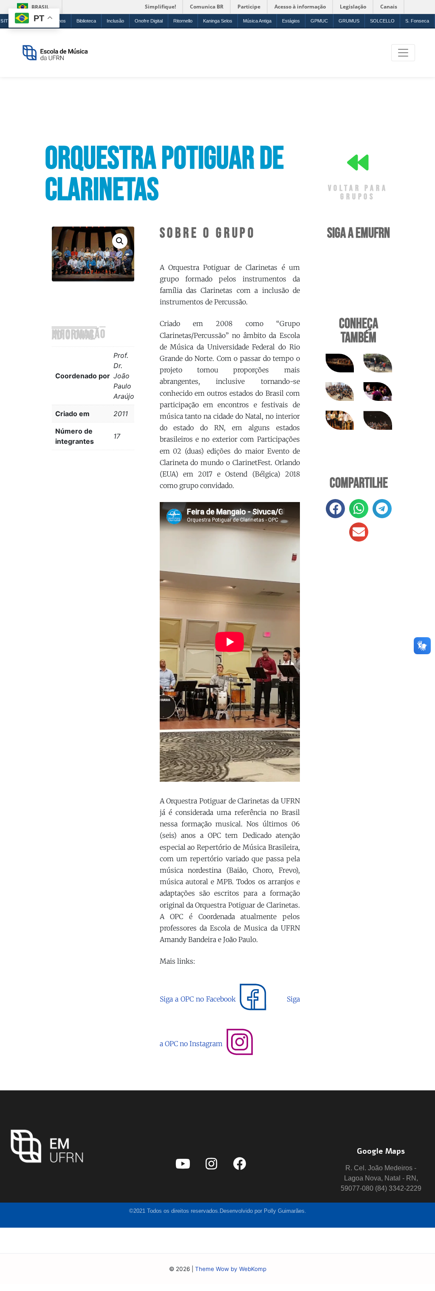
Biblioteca (86, 20)
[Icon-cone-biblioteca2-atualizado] (254, 1129)
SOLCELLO (382, 20)
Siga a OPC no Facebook (198, 999)
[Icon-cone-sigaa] (140, 1129)
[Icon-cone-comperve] (168, 1129)
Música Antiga (257, 20)
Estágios (291, 20)
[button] (119, 241)
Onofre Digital (149, 20)
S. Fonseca (417, 20)
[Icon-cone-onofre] (225, 1129)
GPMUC (319, 20)
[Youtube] (182, 1164)
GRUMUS (349, 20)
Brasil (31, 7)
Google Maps (381, 1151)
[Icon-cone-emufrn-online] (197, 1129)
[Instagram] (211, 1164)
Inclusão (115, 20)
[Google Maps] (381, 1117)
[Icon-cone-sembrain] (282, 1129)
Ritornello (182, 20)
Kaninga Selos (217, 20)
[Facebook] (239, 1164)
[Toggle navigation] (403, 52)
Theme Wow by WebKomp (230, 1268)
